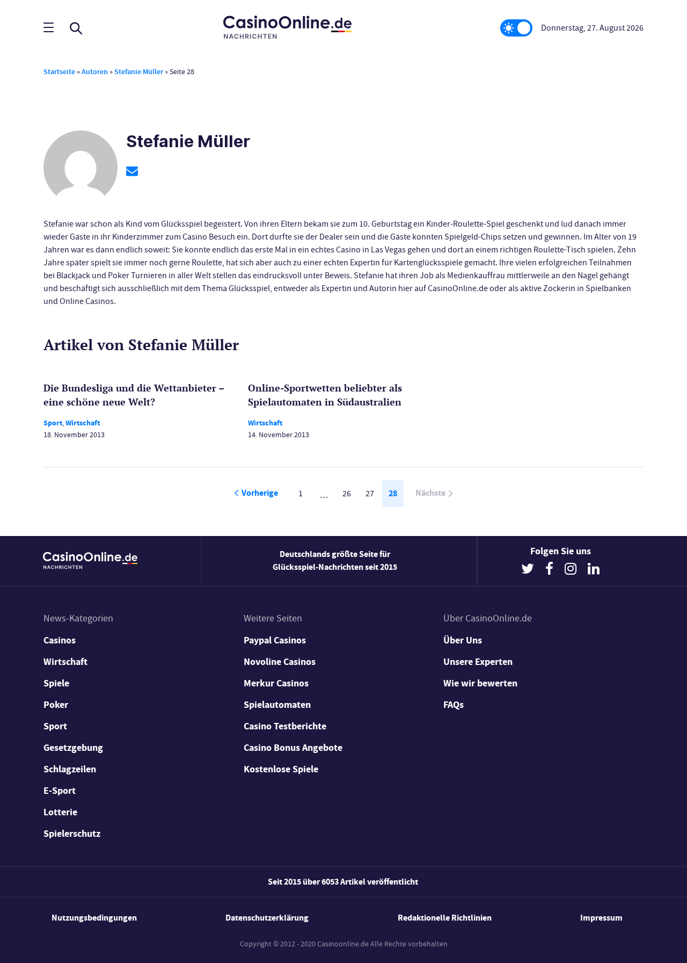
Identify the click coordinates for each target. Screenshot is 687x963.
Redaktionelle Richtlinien (445, 917)
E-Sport (59, 790)
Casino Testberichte (285, 726)
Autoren (95, 72)
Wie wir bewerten (480, 683)
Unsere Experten (478, 661)
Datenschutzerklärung (267, 917)
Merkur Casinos (276, 683)
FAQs (453, 704)
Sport (52, 423)
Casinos (59, 640)
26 (346, 493)
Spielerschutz (71, 833)
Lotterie (60, 812)
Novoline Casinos (280, 661)
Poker (55, 704)
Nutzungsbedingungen (94, 917)
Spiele (56, 683)
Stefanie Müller (138, 72)
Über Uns (462, 640)
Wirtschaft (82, 423)
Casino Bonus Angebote (293, 747)
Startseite (59, 72)
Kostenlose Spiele (281, 769)
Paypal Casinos (275, 640)
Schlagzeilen (69, 769)
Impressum (601, 917)
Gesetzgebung (73, 747)
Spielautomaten (277, 704)
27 (370, 493)
